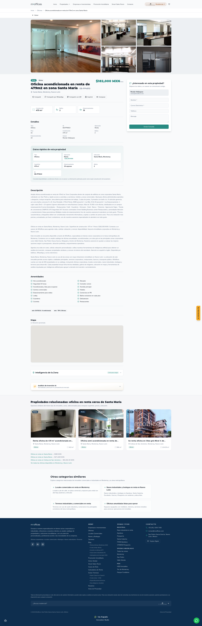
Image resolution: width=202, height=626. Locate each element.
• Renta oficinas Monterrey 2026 (99, 545)
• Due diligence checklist (97, 583)
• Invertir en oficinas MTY (97, 550)
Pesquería (120, 536)
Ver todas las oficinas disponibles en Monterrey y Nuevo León (51, 463)
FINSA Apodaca (122, 542)
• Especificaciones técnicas (97, 580)
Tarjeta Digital (154, 541)
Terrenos (91, 539)
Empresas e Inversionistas (82, 4)
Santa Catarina (122, 539)
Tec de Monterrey (123, 569)
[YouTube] (38, 544)
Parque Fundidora (123, 572)
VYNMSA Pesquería (123, 545)
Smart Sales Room (118, 4)
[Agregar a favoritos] (72, 412)
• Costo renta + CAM (95, 578)
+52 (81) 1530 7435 (155, 527)
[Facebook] (33, 544)
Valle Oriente (121, 560)
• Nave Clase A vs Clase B (97, 575)
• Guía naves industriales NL (98, 552)
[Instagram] (43, 544)
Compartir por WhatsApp (55, 97)
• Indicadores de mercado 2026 (98, 555)
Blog (89, 542)
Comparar (102, 97)
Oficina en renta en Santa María (41, 454)
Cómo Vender (92, 561)
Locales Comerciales (95, 533)
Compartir (37, 97)
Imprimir (90, 97)
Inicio (55, 4)
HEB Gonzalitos (122, 566)
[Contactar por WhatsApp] (196, 620)
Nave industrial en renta (125, 530)
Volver (36, 15)
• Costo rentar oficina (95, 547)
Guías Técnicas (93, 573)
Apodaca (120, 533)
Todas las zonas (122, 551)
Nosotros (91, 586)
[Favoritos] (169, 4)
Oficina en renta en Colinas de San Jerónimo (46, 460)
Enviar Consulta (149, 127)
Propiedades (64, 4)
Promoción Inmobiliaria (101, 4)
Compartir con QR (75, 97)
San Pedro (120, 557)
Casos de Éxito (93, 567)
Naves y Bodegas (94, 536)
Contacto (130, 4)
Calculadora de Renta (95, 570)
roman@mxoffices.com (156, 531)
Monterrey (120, 554)
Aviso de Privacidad (94, 589)
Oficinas (39, 10)
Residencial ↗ (160, 4)
